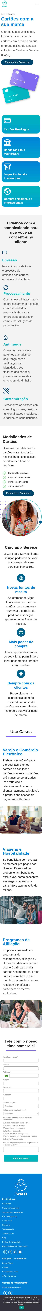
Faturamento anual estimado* (14, 1110)
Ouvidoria (6, 1225)
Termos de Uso (8, 1234)
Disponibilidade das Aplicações (14, 1246)
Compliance (7, 1221)
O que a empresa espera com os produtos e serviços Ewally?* (20, 1144)
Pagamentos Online (10, 1272)
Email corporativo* (10, 1057)
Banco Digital (7, 1263)
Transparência (8, 1229)
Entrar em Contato (21, 1158)
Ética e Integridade (9, 1216)
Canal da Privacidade (10, 1208)
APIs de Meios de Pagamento (17, 1134)
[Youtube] (20, 1252)
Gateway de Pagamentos (15, 1128)
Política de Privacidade (11, 1242)
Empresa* (7, 1087)
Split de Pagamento (13, 1131)
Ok (22, 1308)
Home (3, 14)
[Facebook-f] (10, 1252)
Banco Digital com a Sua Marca (17, 1123)
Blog (4, 1238)
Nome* (6, 1065)
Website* (7, 1095)
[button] (26, 4)
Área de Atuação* (10, 1102)
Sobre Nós (6, 1204)
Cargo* (6, 1080)
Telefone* (7, 1072)
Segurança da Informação (12, 1212)
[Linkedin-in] (15, 1252)
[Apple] (10, 1293)
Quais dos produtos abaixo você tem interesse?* (17, 1118)
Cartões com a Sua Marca (15, 1125)
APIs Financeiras (9, 1276)
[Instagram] (5, 1252)
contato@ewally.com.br (11, 1287)
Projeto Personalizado (14, 1139)
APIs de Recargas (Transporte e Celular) (21, 1136)
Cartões (5, 1267)
